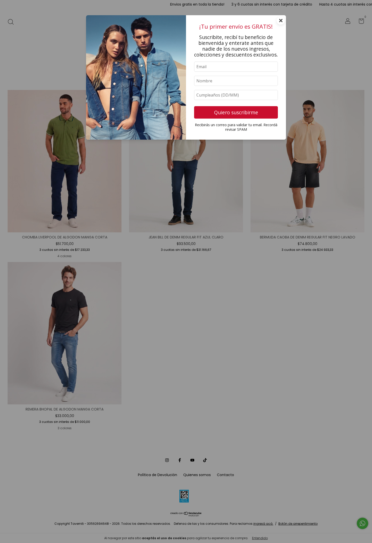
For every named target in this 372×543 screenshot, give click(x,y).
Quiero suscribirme (236, 112)
